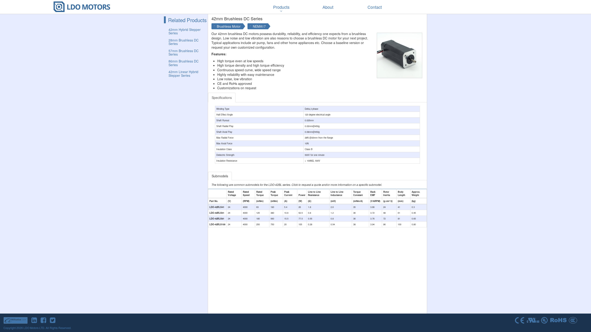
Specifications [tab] (222, 97)
